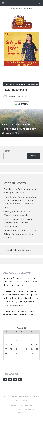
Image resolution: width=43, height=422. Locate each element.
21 (26, 349)
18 (11, 349)
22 (32, 349)
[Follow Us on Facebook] (5, 379)
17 (6, 349)
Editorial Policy (30, 409)
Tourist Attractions (26, 84)
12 (16, 345)
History (9, 84)
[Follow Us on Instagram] (15, 379)
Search (6, 151)
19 (16, 349)
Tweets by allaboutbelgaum (17, 250)
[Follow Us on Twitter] (10, 379)
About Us (13, 406)
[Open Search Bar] (40, 3)
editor (12, 96)
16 (37, 345)
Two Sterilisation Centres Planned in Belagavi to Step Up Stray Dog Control (21, 234)
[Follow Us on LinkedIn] (20, 379)
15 (31, 345)
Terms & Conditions (14, 409)
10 (6, 345)
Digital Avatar (21, 400)
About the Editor (26, 406)
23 (37, 349)
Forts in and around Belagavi (19, 128)
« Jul (20, 364)
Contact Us (21, 413)
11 (11, 345)
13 (21, 345)
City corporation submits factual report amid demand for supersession (19, 222)
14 (26, 345)
